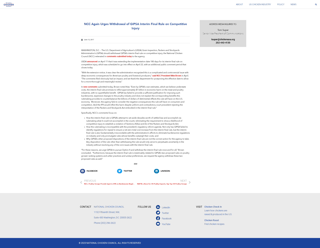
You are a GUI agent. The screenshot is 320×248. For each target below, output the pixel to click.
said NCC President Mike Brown (166, 75)
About (239, 5)
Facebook (167, 218)
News (293, 5)
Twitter (165, 213)
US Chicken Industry (260, 5)
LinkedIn (166, 207)
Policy (280, 5)
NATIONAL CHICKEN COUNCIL (109, 206)
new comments (90, 87)
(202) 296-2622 (108, 223)
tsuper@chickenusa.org (223, 39)
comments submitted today (119, 56)
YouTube (166, 224)
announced (92, 61)
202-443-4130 (223, 42)
